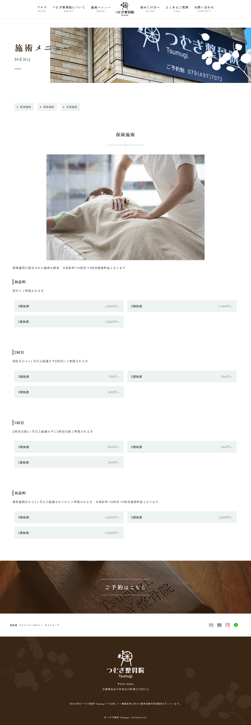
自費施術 (71, 107)
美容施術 (25, 107)
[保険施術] (125, 258)
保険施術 (48, 107)
